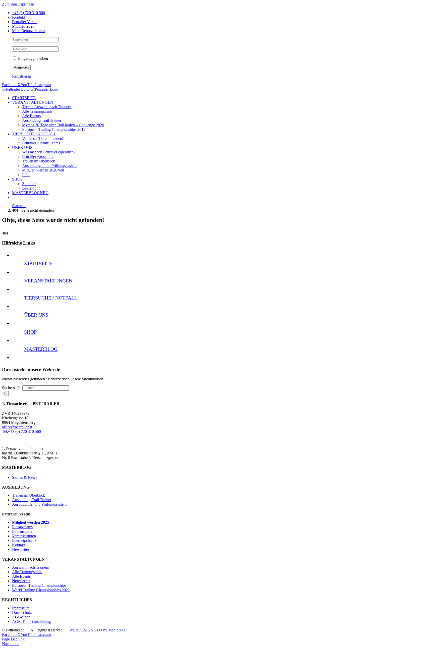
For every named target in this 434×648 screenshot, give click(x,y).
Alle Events (21, 576)
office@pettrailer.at (17, 427)
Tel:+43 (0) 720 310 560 (21, 431)
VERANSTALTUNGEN (48, 280)
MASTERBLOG (41, 349)
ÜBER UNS (36, 315)
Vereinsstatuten (24, 536)
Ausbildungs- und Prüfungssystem (39, 504)
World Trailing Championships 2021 (41, 590)
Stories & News (24, 477)
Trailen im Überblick (28, 495)
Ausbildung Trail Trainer (31, 500)
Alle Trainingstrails (27, 572)
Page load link (13, 639)
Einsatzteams (22, 527)
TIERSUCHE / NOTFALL (50, 298)
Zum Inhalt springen (18, 4)
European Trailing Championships (39, 585)
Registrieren (21, 76)
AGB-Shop (21, 617)
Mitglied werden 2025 (30, 522)
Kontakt (18, 545)
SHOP (30, 332)
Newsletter (20, 549)
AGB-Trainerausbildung (31, 621)
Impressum (20, 608)
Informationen (23, 531)
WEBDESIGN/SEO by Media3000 (97, 630)
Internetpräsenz (24, 540)
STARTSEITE (38, 263)
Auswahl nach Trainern (30, 567)
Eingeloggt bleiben (32, 58)
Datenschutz (22, 612)
